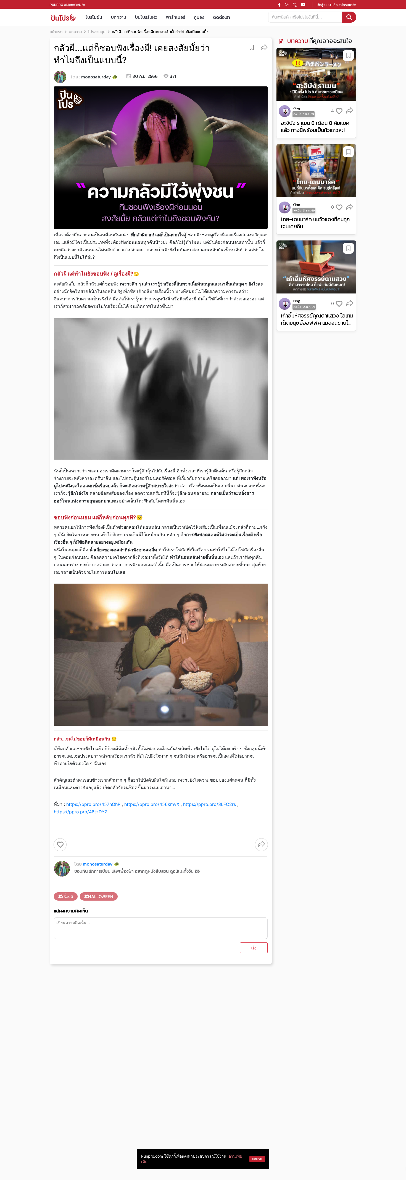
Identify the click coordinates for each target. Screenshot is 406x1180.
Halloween (100, 896)
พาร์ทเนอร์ (175, 17)
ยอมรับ (257, 1159)
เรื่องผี (67, 896)
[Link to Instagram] (286, 4)
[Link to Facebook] (279, 4)
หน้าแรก (56, 32)
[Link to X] (295, 4)
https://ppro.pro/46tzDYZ (80, 811)
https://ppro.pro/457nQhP (93, 804)
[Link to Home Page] (63, 17)
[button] (264, 47)
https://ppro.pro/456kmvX (151, 804)
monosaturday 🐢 (99, 76)
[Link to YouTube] (303, 4)
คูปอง (199, 17)
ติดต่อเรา (221, 17)
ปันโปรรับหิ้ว (146, 17)
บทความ (118, 17)
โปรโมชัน (94, 17)
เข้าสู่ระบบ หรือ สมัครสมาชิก (336, 4)
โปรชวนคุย (97, 32)
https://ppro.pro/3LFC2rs (209, 804)
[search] (349, 17)
